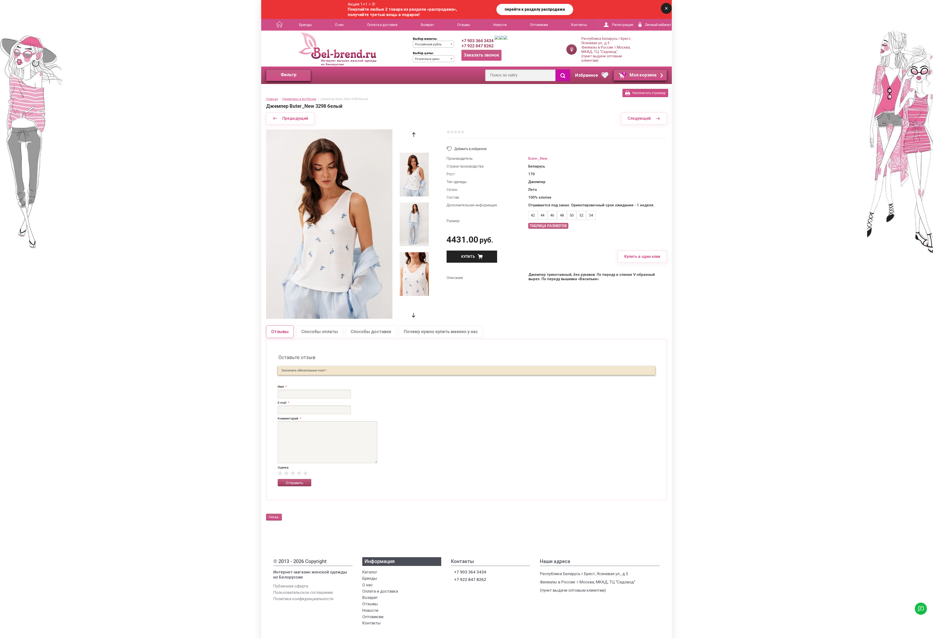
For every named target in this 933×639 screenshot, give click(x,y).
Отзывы (463, 25)
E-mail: (283, 402)
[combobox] (433, 44)
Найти (562, 75)
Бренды (305, 25)
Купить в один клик (642, 256)
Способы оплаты (319, 331)
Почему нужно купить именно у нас (441, 331)
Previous (413, 134)
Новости (500, 25)
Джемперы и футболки (299, 99)
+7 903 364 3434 (477, 40)
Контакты (579, 25)
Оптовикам (539, 25)
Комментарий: (289, 418)
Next (413, 315)
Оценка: (283, 467)
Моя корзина (640, 74)
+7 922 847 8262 (477, 45)
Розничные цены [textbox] (427, 59)
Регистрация (622, 25)
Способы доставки (371, 331)
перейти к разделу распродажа (535, 9)
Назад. (274, 517)
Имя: (282, 386)
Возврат (427, 25)
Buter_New (537, 158)
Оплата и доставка (382, 25)
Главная (272, 99)
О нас (339, 25)
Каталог (278, 25)
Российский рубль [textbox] (428, 44)
